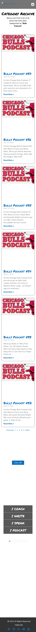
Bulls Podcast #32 (17, 403)
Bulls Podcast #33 (17, 337)
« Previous (10, 430)
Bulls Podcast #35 (17, 205)
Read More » (8, 94)
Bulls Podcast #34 (17, 271)
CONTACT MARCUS (16, 496)
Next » (27, 430)
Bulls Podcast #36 (17, 139)
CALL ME (18, 463)
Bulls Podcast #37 (17, 73)
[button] (32, 4)
